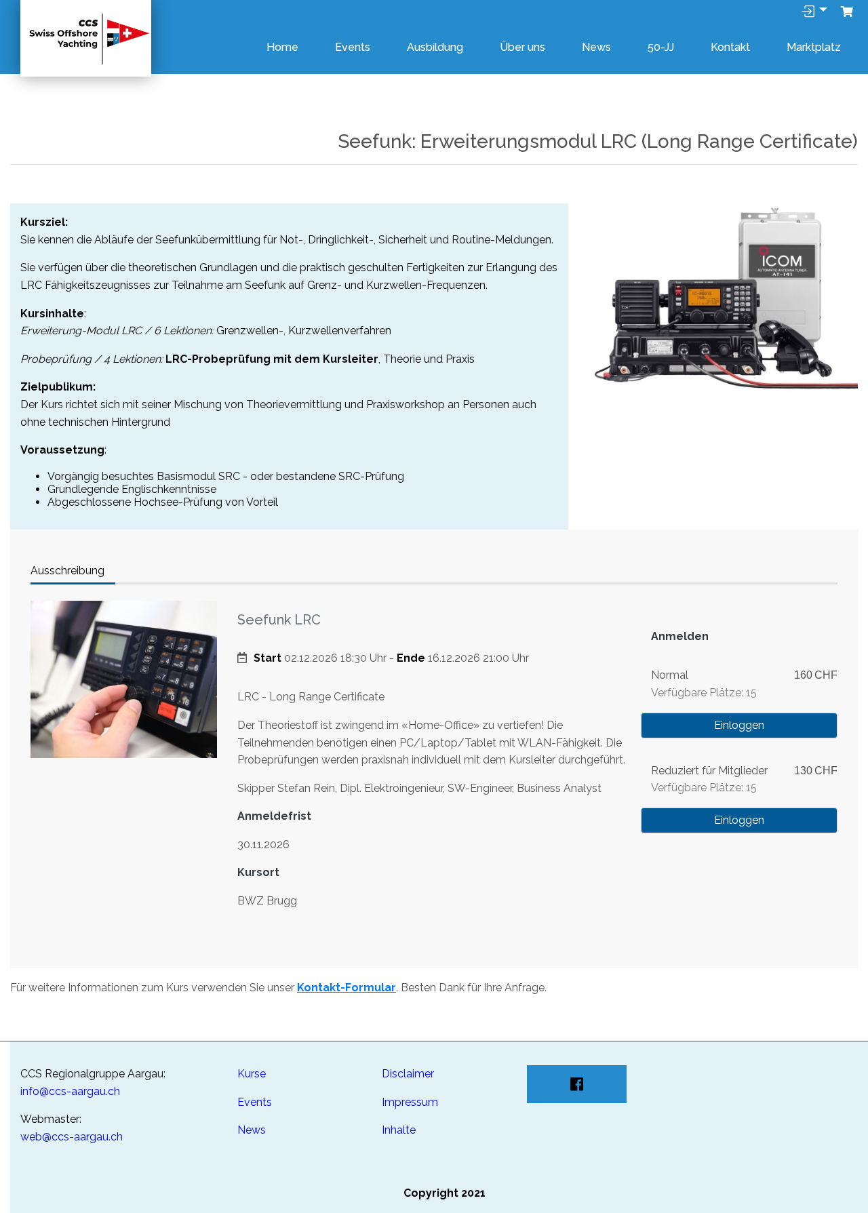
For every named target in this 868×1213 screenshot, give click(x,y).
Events (352, 47)
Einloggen (739, 725)
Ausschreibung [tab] (67, 570)
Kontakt (730, 47)
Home (282, 47)
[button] (847, 11)
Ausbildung (435, 47)
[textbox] (118, 1119)
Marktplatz (814, 47)
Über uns (522, 47)
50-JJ (661, 47)
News (596, 47)
